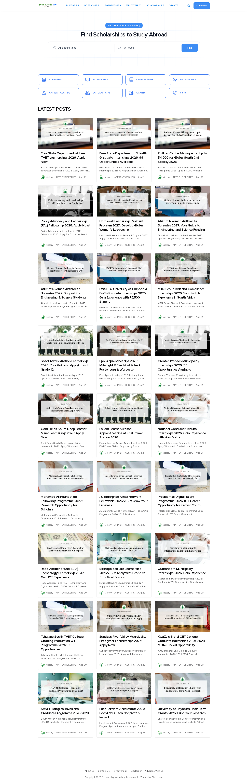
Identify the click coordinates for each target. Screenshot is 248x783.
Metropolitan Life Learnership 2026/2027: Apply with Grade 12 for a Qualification (122, 573)
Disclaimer (136, 771)
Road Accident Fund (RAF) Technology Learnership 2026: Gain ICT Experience (62, 573)
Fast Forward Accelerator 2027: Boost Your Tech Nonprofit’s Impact (122, 713)
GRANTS (173, 5)
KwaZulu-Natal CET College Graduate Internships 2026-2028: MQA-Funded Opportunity (181, 641)
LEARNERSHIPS (112, 5)
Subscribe (201, 6)
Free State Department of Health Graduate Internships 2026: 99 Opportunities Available (123, 158)
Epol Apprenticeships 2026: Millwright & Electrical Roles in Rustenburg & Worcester (120, 365)
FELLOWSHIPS (134, 5)
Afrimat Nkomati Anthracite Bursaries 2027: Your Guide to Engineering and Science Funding (181, 225)
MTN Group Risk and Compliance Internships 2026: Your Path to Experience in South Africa (181, 293)
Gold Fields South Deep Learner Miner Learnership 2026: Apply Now (63, 433)
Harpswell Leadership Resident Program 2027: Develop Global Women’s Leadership (121, 225)
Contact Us (104, 771)
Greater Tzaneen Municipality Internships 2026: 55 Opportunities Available (178, 365)
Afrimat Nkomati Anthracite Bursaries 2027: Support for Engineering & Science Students (63, 293)
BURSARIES (72, 5)
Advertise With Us (154, 771)
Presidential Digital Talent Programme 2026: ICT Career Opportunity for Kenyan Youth (179, 501)
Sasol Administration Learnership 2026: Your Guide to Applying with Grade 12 (65, 365)
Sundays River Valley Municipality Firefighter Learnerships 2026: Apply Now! (122, 641)
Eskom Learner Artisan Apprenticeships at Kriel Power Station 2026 (121, 433)
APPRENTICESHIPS (66, 177)
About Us (89, 771)
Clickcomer (157, 777)
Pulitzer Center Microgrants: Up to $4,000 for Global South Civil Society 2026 (182, 158)
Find (189, 47)
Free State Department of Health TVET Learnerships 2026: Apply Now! (65, 158)
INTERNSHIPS (91, 5)
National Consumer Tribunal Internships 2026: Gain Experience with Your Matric (182, 433)
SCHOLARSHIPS (155, 5)
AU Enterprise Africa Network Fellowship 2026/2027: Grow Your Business (123, 501)
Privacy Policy (120, 771)
